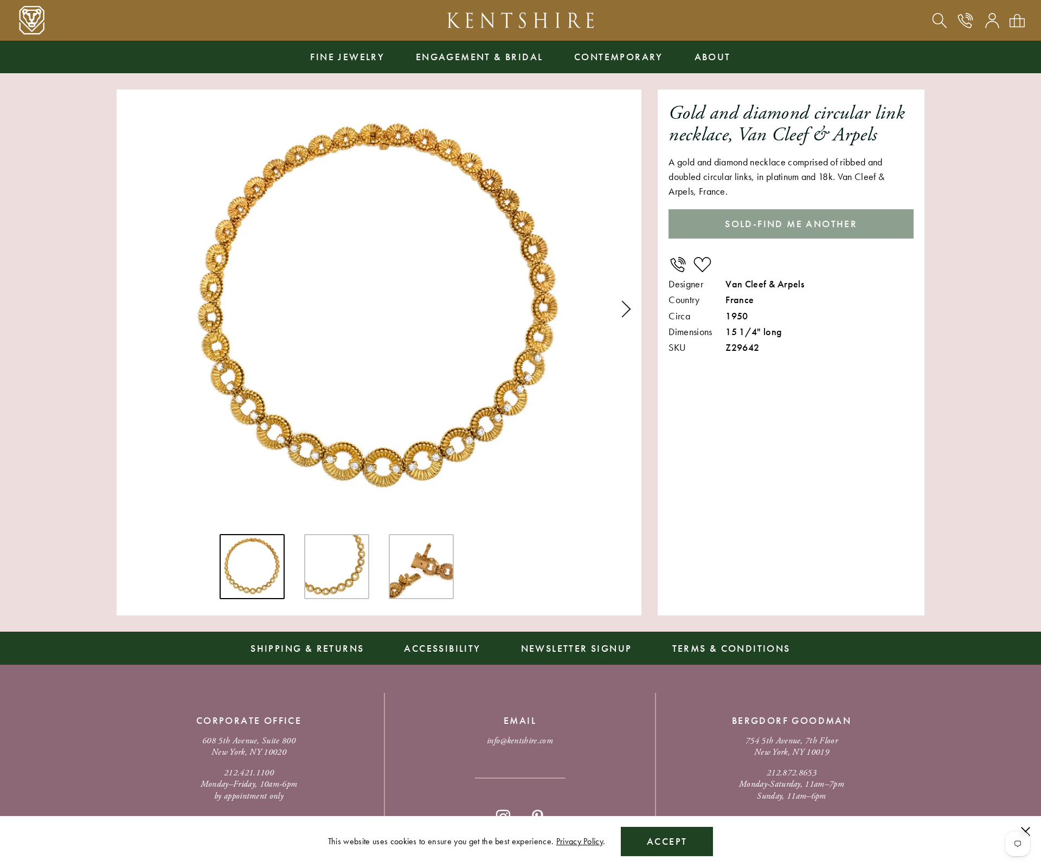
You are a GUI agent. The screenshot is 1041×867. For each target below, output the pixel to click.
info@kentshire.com (520, 741)
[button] (622, 309)
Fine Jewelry (347, 56)
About (713, 56)
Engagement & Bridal (479, 56)
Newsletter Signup (576, 648)
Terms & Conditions (731, 648)
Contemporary (618, 56)
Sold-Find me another (791, 223)
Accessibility (442, 648)
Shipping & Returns (307, 648)
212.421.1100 (249, 773)
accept (667, 841)
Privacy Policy (579, 841)
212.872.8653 (792, 773)
